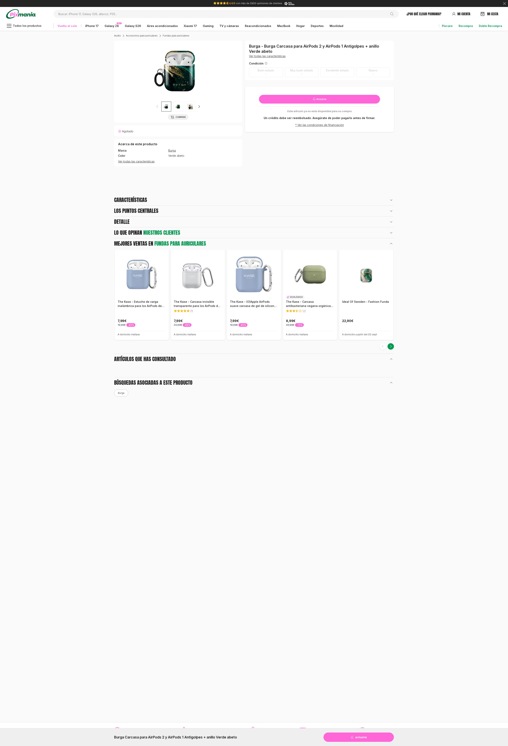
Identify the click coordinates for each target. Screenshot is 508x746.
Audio (117, 35)
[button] (199, 107)
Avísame (321, 99)
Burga (172, 150)
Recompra (466, 26)
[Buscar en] (393, 14)
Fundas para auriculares (176, 35)
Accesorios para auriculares (142, 35)
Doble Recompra (490, 26)
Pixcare (447, 26)
